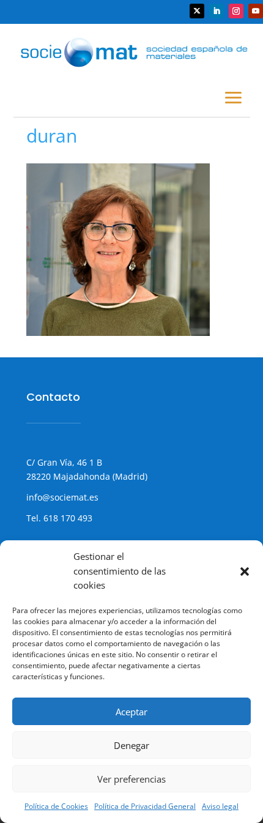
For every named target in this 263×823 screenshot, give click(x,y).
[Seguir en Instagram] (236, 11)
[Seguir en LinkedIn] (216, 11)
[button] (245, 571)
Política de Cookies (56, 806)
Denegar (131, 745)
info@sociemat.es (62, 497)
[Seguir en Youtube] (255, 11)
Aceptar (131, 712)
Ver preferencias (131, 779)
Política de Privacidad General (145, 806)
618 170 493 (66, 518)
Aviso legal (220, 806)
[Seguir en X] (197, 11)
